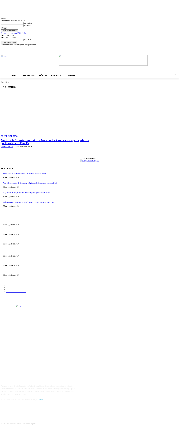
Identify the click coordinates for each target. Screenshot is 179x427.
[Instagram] (9, 410)
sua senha (27, 25)
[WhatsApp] (15, 410)
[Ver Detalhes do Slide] (103, 65)
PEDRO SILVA (7, 147)
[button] (175, 75)
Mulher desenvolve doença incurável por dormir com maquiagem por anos (28, 202)
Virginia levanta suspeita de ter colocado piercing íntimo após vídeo (26, 192)
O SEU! (40, 399)
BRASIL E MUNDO (9, 136)
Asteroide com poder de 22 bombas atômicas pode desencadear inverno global (30, 183)
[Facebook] (141, 47)
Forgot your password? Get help (13, 33)
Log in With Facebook (9, 31)
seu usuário (28, 23)
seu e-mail (27, 40)
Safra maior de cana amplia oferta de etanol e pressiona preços (25, 173)
